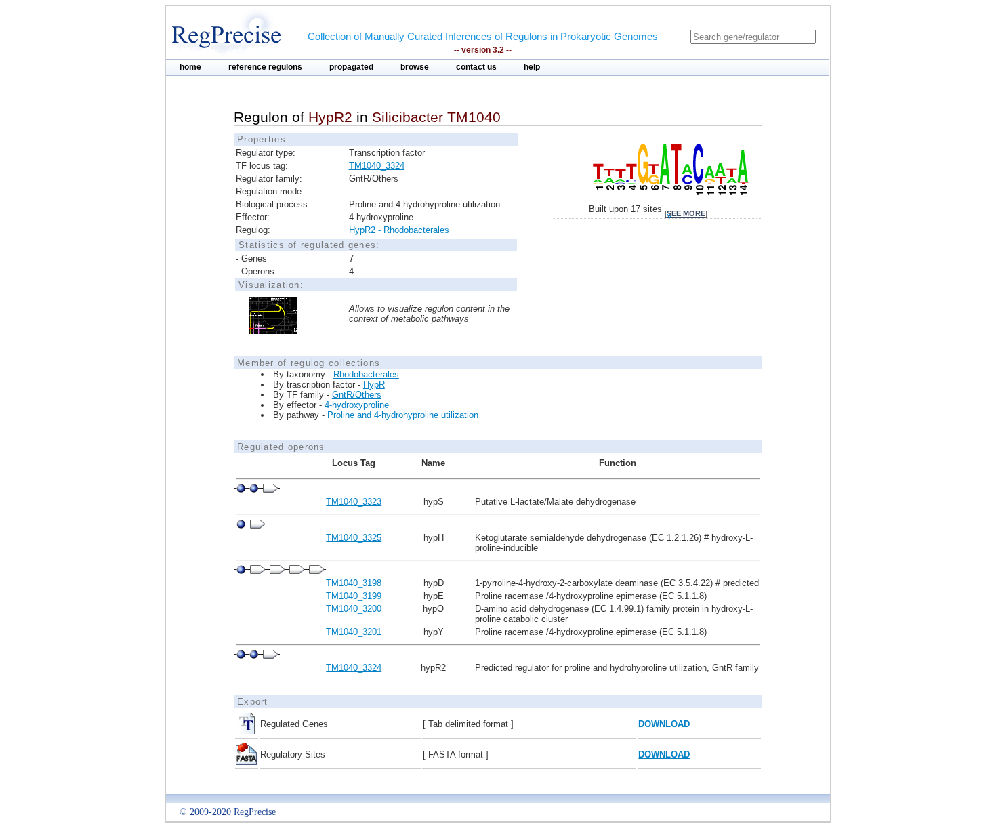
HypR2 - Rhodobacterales (399, 230)
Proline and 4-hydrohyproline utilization (402, 415)
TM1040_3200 (353, 609)
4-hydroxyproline (357, 405)
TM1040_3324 (376, 166)
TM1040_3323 (353, 502)
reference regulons (265, 67)
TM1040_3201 (353, 632)
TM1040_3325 (353, 538)
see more (686, 213)
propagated (351, 67)
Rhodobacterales (366, 374)
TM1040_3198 (353, 583)
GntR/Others (356, 395)
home (190, 67)
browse (414, 67)
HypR (374, 384)
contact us (476, 67)
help (532, 67)
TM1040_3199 (353, 596)
